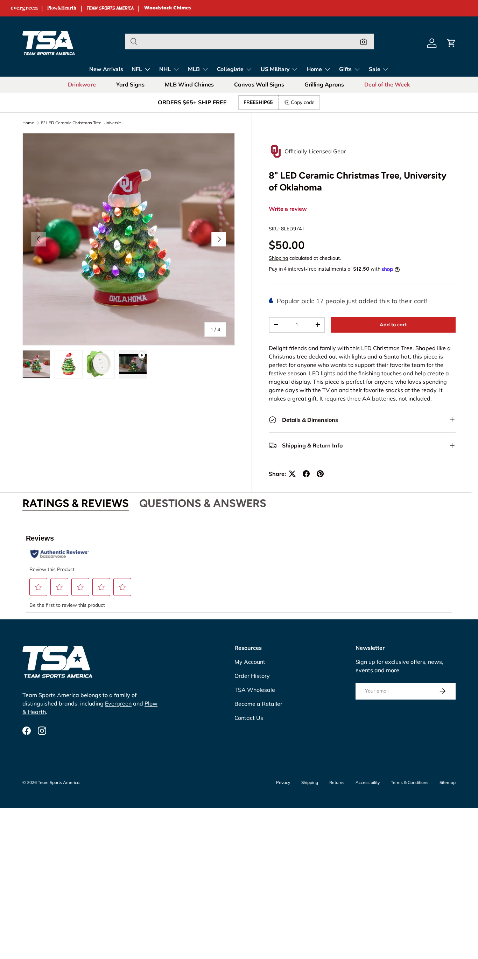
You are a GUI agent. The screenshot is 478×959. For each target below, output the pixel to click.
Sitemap (448, 782)
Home (314, 69)
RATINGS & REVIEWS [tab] (75, 503)
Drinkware (82, 84)
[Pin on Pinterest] (320, 474)
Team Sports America (58, 782)
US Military (275, 69)
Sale (374, 69)
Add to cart (393, 324)
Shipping (278, 258)
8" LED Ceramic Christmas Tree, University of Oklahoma (83, 123)
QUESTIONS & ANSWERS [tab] (202, 503)
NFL (137, 69)
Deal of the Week (387, 84)
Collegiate (230, 69)
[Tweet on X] (292, 474)
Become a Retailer (258, 703)
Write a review (288, 209)
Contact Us (248, 717)
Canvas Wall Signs (259, 84)
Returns (336, 782)
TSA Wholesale (254, 689)
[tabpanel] (239, 569)
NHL (165, 69)
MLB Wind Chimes (189, 84)
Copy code (303, 102)
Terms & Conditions (409, 782)
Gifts (345, 69)
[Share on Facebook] (306, 474)
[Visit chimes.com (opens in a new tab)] (168, 8)
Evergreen (118, 703)
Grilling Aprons (324, 84)
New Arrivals (106, 69)
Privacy (283, 782)
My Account (249, 661)
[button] (451, 43)
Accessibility (368, 782)
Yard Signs (130, 84)
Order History (252, 675)
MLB (194, 69)
